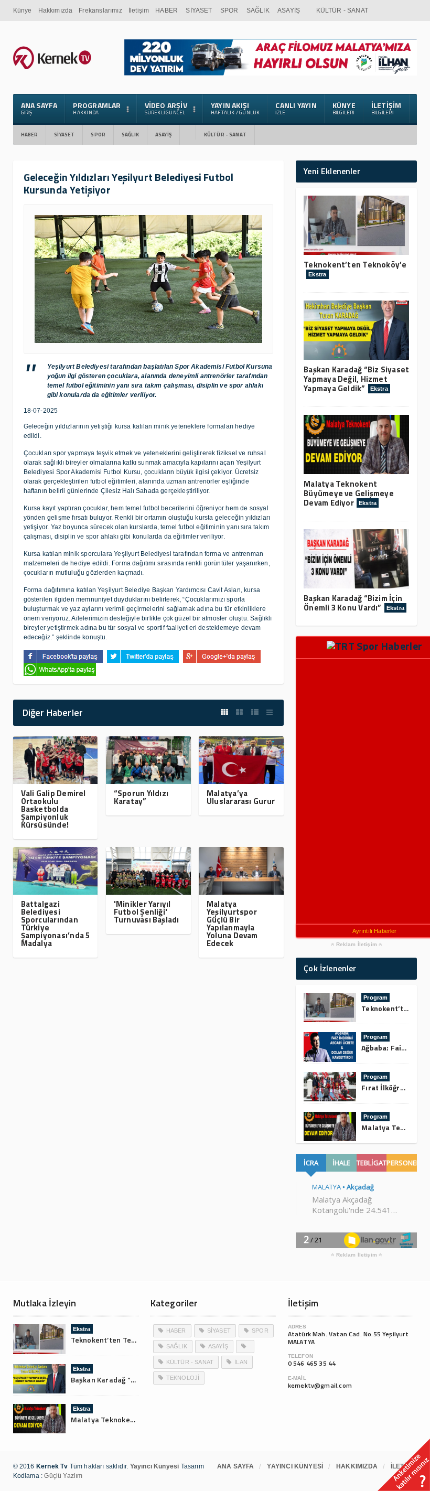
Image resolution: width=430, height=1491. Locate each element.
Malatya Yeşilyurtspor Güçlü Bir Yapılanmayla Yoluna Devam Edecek (232, 923)
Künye (22, 10)
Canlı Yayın (295, 108)
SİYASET (199, 10)
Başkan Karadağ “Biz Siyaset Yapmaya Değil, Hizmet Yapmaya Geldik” (356, 378)
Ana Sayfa (39, 108)
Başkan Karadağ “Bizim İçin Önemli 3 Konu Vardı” (353, 603)
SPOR (229, 10)
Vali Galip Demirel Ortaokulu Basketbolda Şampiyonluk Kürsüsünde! (53, 809)
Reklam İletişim (356, 944)
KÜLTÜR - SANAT (342, 10)
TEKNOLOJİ (183, 1378)
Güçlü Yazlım (63, 1475)
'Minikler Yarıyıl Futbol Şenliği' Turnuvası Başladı (146, 912)
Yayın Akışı (235, 108)
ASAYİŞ (288, 10)
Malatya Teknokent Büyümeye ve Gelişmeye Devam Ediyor (349, 493)
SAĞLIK (258, 10)
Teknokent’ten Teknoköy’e (355, 265)
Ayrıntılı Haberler (374, 931)
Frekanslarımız (100, 10)
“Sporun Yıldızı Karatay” (141, 797)
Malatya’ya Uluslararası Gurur (241, 797)
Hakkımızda (55, 10)
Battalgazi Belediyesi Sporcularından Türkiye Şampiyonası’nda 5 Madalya (55, 923)
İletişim (138, 10)
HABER (166, 10)
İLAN (241, 1362)
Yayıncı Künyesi (295, 1466)
